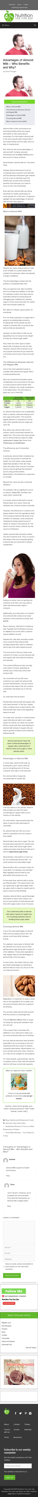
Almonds (8, 1123)
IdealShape (20, 443)
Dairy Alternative (19, 1123)
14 (23, 891)
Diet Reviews (6, 1326)
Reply (8, 1176)
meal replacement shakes (17, 439)
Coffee (4, 1335)
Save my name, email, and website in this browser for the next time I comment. (19, 1266)
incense (12, 1159)
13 (21, 891)
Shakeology (7, 443)
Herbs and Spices (8, 1341)
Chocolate (6, 1338)
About (19, 4)
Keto (3, 1332)
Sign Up (9, 1477)
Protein (4, 1329)
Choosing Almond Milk (14, 118)
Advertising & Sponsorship (19, 7)
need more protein (10, 464)
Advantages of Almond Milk (15, 115)
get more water (22, 885)
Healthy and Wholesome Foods (22, 1120)
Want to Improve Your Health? (16, 121)
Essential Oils (7, 1344)
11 (13, 733)
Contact (26, 4)
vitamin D (9, 631)
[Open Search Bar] (35, 25)
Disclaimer (12, 4)
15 (25, 891)
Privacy (27, 1424)
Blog (7, 1120)
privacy (10, 1471)
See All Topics (31, 1347)
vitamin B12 (16, 492)
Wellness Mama (16, 1020)
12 (24, 778)
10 (7, 621)
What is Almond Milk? (13, 106)
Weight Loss (6, 1322)
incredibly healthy (22, 154)
